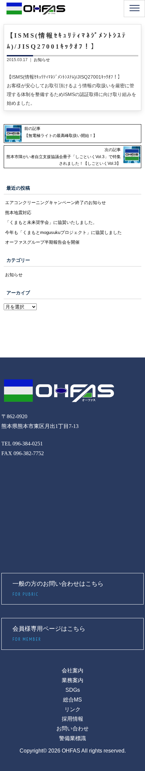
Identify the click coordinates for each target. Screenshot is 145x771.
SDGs (72, 690)
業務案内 (72, 680)
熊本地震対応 (18, 212)
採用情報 (72, 719)
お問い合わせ (72, 728)
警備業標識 (72, 738)
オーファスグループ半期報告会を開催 (42, 242)
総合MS (72, 700)
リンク (72, 709)
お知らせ (42, 60)
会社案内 (72, 670)
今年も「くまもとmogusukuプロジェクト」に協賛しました (63, 232)
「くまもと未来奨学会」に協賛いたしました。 (51, 222)
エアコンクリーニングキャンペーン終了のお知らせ (55, 202)
